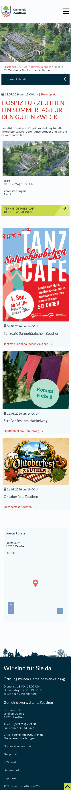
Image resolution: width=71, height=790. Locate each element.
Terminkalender (41, 66)
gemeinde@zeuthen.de (29, 734)
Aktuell (23, 66)
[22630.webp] (35, 158)
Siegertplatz (49, 94)
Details (10, 553)
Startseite (10, 66)
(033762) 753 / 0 (25, 724)
